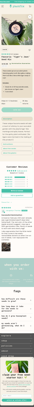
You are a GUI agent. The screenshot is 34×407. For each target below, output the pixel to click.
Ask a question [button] (17, 195)
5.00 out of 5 (22, 171)
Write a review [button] (17, 191)
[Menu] (2, 6)
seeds (5, 49)
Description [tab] (7, 119)
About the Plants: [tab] (10, 153)
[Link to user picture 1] (6, 246)
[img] (6, 208)
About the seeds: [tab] (9, 149)
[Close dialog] (32, 358)
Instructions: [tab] (8, 144)
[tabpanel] (17, 131)
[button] (29, 50)
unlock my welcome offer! (17, 400)
